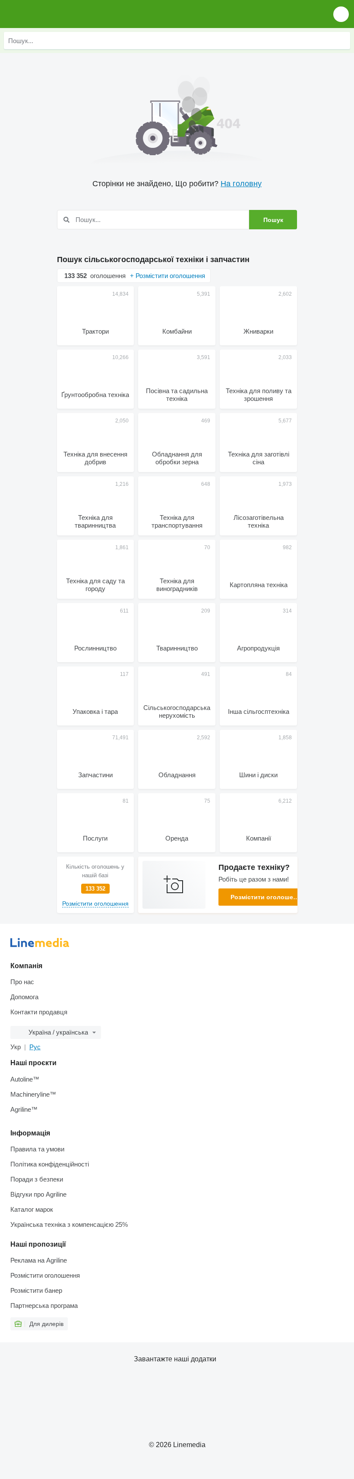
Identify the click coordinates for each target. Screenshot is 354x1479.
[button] (341, 14)
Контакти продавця (38, 1012)
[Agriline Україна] (56, 14)
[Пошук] (341, 40)
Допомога (24, 997)
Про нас (22, 981)
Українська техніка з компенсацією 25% (69, 1224)
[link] (95, 885)
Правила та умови (37, 1149)
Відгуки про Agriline (38, 1194)
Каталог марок (31, 1209)
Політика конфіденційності (49, 1164)
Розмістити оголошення (267, 897)
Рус (35, 1047)
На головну (241, 183)
